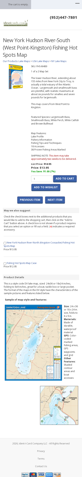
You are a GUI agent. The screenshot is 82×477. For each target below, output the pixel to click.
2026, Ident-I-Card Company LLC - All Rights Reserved (41, 443)
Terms (41, 458)
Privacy (41, 451)
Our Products (10, 61)
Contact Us (41, 466)
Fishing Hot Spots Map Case (22, 263)
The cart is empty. (18, 4)
